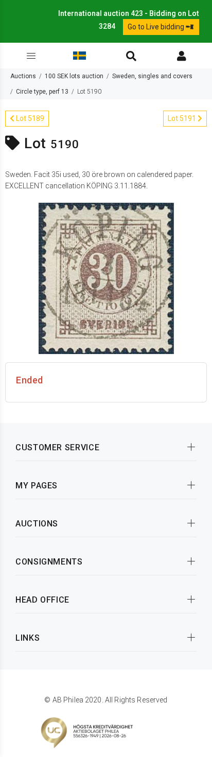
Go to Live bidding (157, 27)
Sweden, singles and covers (152, 76)
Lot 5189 (29, 118)
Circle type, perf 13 (42, 91)
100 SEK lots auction (74, 76)
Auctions (23, 76)
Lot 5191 (183, 118)
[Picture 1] (106, 278)
